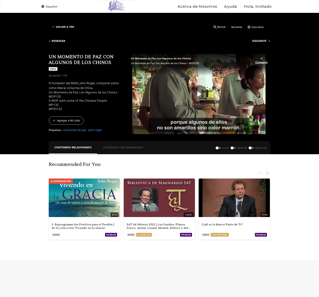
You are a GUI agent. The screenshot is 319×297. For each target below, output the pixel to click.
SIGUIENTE (259, 41)
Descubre (258, 27)
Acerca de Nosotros (197, 6)
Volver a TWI (65, 27)
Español (51, 6)
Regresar (58, 41)
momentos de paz (74, 130)
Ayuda (230, 6)
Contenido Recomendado (123, 147)
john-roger (95, 130)
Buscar (221, 27)
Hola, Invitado (258, 6)
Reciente (236, 27)
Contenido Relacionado (73, 147)
